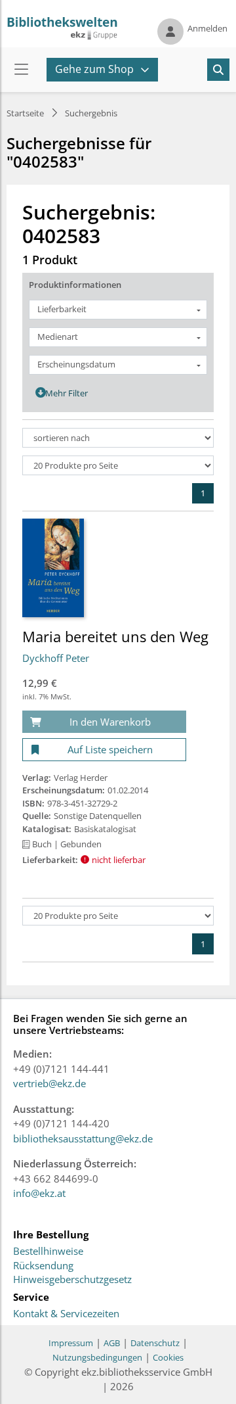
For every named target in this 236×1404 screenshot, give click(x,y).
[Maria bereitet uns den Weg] (53, 567)
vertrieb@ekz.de (49, 1083)
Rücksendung (43, 1266)
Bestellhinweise (48, 1251)
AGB (112, 1343)
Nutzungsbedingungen (97, 1357)
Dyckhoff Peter (55, 658)
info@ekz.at (39, 1193)
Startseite (25, 113)
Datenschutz (155, 1343)
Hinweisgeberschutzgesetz (72, 1279)
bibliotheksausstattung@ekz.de (83, 1138)
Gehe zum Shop (94, 69)
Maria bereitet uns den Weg (115, 636)
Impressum (71, 1343)
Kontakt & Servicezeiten (66, 1314)
